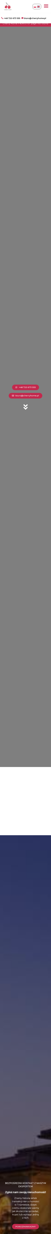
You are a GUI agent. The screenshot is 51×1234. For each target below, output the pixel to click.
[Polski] (35, 6)
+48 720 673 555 (12, 18)
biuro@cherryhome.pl (35, 18)
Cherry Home (10, 23)
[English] (38, 6)
